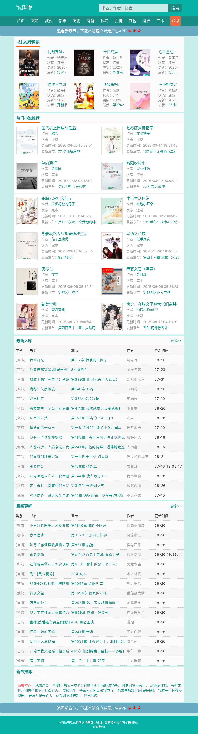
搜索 (175, 8)
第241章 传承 (82, 632)
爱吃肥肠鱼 (136, 379)
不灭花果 (134, 495)
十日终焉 (110, 52)
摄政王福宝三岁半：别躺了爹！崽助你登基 (85, 685)
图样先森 (134, 369)
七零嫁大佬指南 (139, 127)
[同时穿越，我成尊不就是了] (28, 52)
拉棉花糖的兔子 (63, 204)
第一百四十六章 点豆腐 (90, 456)
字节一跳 (134, 651)
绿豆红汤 (143, 168)
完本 (160, 20)
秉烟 (130, 622)
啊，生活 (134, 583)
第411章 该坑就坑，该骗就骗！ (96, 408)
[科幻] (21, 408)
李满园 (132, 398)
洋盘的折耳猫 (137, 456)
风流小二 (134, 535)
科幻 (104, 20)
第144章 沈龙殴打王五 (89, 476)
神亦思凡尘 (136, 612)
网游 (90, 20)
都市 (62, 20)
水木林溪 (134, 574)
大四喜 (132, 447)
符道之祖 (37, 593)
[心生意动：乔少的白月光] (139, 52)
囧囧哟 (132, 389)
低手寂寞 (143, 239)
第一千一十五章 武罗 (88, 661)
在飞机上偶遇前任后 (58, 127)
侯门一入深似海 (42, 641)
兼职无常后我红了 (56, 198)
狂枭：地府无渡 (42, 632)
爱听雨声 (134, 427)
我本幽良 (134, 476)
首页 (21, 20)
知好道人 (134, 437)
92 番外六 (65, 257)
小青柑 (132, 408)
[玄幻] (21, 389)
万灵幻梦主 (39, 603)
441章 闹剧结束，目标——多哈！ (98, 651)
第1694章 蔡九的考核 (89, 593)
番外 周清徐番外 (155, 328)
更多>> (176, 340)
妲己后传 (37, 398)
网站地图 (99, 727)
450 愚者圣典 (82, 622)
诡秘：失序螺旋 (42, 389)
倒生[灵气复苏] (42, 574)
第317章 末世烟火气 (87, 485)
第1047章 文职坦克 (87, 583)
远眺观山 (134, 485)
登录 (175, 20)
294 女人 (79, 574)
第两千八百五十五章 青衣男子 (95, 554)
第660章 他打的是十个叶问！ (95, 564)
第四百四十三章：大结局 (76, 328)
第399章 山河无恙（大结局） (95, 379)
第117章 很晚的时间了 (89, 360)
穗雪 (54, 133)
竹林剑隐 (134, 554)
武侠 (49, 20)
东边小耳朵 (144, 204)
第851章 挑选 (82, 545)
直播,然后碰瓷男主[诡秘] (50, 622)
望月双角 (58, 310)
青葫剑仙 (37, 554)
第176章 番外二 (84, 466)
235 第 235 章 (154, 187)
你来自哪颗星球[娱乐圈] (49, 369)
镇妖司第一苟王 (42, 427)
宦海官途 (37, 535)
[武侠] (21, 495)
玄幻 (35, 20)
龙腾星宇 (134, 603)
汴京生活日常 (137, 198)
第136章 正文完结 (156, 292)
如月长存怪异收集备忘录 (50, 545)
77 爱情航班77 (69, 151)
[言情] (21, 369)
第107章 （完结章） (73, 187)
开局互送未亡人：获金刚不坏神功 (54, 695)
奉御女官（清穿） (141, 268)
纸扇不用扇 (136, 525)
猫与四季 (134, 545)
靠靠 (54, 274)
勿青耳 (132, 360)
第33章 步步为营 (85, 398)
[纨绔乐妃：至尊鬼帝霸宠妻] (84, 84)
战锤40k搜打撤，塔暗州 (49, 583)
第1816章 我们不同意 (88, 525)
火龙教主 (134, 564)
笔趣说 (24, 7)
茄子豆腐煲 (59, 239)
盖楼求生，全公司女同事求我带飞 (88, 690)
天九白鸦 (134, 632)
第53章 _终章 (68, 292)
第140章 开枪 (82, 389)
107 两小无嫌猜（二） (160, 151)
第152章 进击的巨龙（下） (93, 418)
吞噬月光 (37, 360)
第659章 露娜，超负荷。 (91, 612)
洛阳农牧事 (136, 163)
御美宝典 (49, 304)
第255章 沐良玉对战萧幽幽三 (95, 603)
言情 (118, 20)
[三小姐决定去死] (139, 84)
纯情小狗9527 (147, 310)
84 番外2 (79, 369)
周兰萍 (132, 641)
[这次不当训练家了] (28, 84)
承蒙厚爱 (37, 466)
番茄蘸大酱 (136, 593)
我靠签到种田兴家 (44, 456)
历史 (76, 20)
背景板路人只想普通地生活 (64, 233)
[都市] (21, 360)
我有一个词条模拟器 (46, 437)
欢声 (130, 418)
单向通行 (49, 163)
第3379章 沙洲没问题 (89, 535)
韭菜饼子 (143, 133)
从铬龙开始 (39, 418)
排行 (146, 20)
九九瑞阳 (134, 661)
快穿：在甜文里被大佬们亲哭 (151, 304)
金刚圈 (56, 168)
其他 (132, 20)
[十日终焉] (84, 52)
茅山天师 (37, 661)
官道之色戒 (136, 233)
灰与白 (47, 268)
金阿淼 (141, 274)
